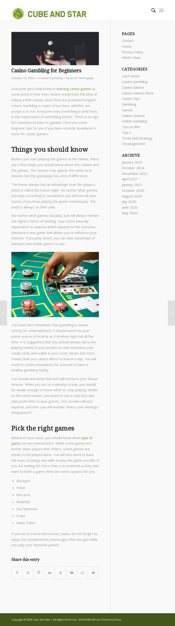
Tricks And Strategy (137, 138)
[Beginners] (55, 48)
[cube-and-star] (50, 10)
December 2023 (135, 173)
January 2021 (132, 184)
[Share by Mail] (93, 573)
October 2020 (133, 190)
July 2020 (129, 201)
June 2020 (130, 207)
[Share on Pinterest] (39, 573)
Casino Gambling (51, 78)
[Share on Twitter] (28, 573)
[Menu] (161, 10)
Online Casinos (133, 115)
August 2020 (132, 196)
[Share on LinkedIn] (49, 573)
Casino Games (133, 87)
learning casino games (74, 88)
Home (127, 46)
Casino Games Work (137, 93)
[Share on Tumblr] (60, 573)
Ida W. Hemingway (81, 78)
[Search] (151, 10)
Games (127, 110)
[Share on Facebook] (17, 573)
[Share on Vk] (71, 573)
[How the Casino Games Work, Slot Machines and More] (3, 313)
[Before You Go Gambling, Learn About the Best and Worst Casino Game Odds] (171, 313)
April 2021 (130, 179)
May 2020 (130, 213)
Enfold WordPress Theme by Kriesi (100, 619)
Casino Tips (131, 98)
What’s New (131, 57)
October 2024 (133, 168)
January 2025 (132, 162)
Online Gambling (134, 121)
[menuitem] (151, 10)
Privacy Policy (132, 52)
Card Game (130, 76)
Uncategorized (133, 143)
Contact (128, 40)
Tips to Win (131, 126)
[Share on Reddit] (82, 573)
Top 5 (126, 132)
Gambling (129, 104)
